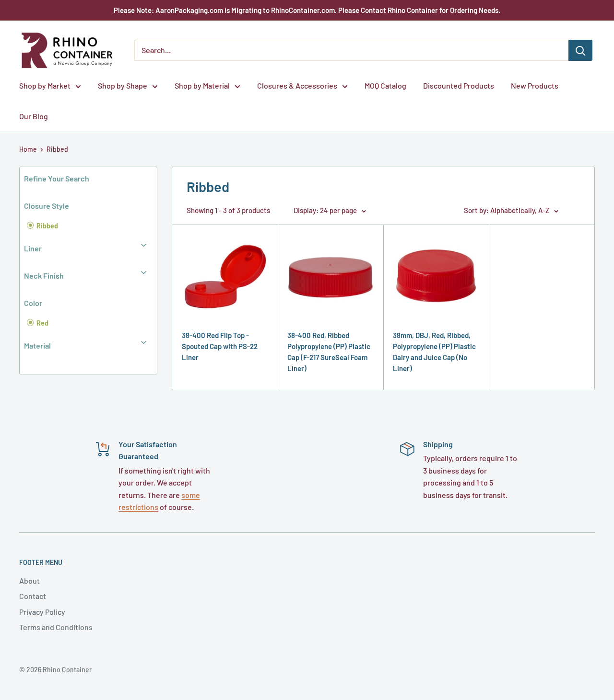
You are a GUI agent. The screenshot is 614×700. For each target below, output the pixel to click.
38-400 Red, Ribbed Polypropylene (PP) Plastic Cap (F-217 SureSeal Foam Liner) (328, 352)
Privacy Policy (42, 611)
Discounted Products (458, 85)
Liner (33, 248)
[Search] (580, 50)
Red (41, 323)
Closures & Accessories (297, 85)
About (29, 580)
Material (37, 345)
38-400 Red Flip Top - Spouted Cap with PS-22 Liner (220, 346)
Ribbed (57, 149)
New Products (534, 85)
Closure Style (46, 205)
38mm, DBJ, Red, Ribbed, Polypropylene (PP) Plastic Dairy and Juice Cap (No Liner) (434, 352)
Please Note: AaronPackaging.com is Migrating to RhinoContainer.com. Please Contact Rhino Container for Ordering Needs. (307, 10)
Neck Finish (44, 275)
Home (28, 149)
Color (33, 302)
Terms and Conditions (56, 627)
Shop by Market (45, 85)
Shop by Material (202, 85)
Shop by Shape (122, 85)
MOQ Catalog (385, 85)
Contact (32, 595)
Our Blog (33, 116)
